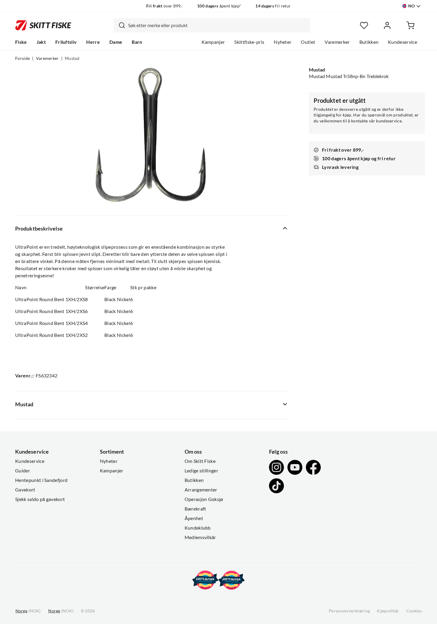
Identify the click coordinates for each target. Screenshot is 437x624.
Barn (137, 42)
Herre (93, 42)
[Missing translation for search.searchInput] (119, 25)
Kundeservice (402, 42)
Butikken (369, 42)
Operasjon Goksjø (204, 499)
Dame (115, 42)
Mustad (72, 58)
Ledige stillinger (201, 470)
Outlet (308, 42)
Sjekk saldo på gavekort (40, 499)
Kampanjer (213, 42)
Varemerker (337, 42)
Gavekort (25, 489)
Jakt (41, 42)
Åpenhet (194, 518)
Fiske (21, 42)
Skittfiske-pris (249, 42)
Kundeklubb (198, 527)
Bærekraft (195, 508)
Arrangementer (201, 489)
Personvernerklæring (349, 611)
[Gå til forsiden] (43, 25)
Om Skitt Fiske (200, 461)
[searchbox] (217, 25)
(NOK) (27, 611)
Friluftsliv (66, 42)
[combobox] (212, 25)
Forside (22, 58)
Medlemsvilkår (200, 537)
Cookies (414, 611)
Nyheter (282, 42)
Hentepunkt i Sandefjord (41, 480)
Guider (22, 470)
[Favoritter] (364, 25)
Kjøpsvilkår (388, 611)
